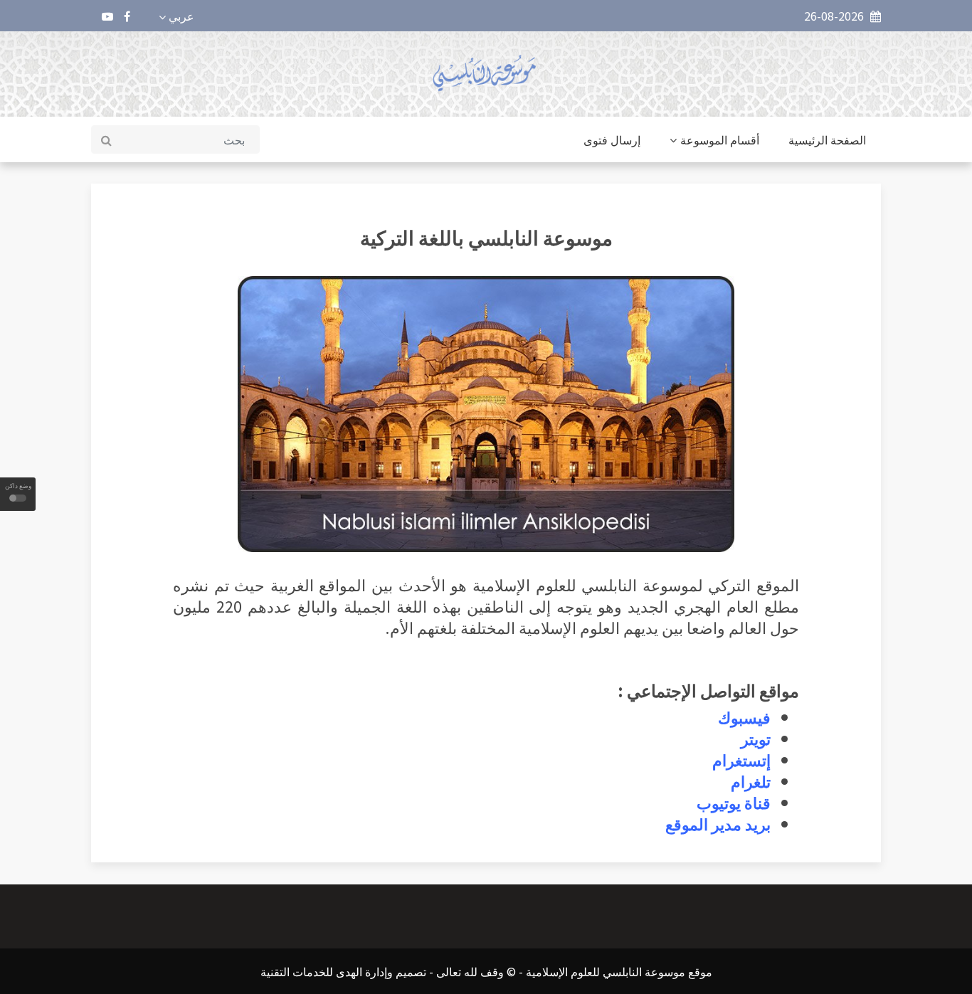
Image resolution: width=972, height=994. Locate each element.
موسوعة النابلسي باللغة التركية (486, 237)
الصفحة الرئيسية (827, 139)
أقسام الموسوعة (719, 139)
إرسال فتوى (611, 139)
